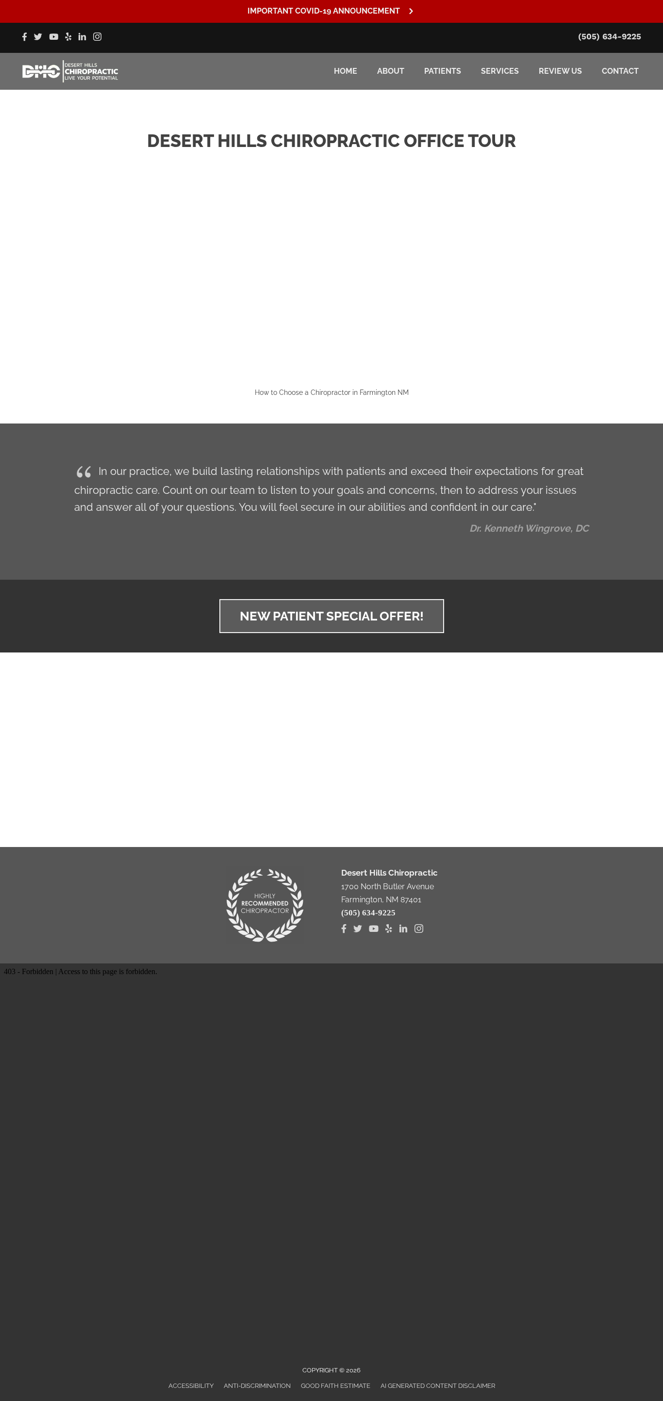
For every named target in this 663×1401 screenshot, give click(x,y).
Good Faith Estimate (335, 1385)
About (390, 71)
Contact (620, 71)
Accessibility (191, 1385)
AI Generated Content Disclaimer (438, 1385)
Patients (442, 71)
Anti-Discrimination (257, 1385)
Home (345, 71)
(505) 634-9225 (609, 36)
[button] (331, 11)
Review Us (560, 71)
